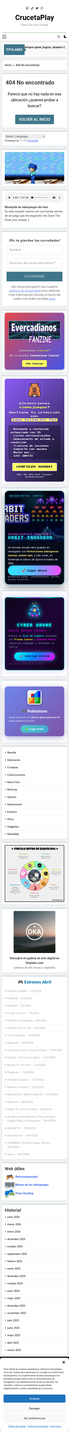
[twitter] (36, 8)
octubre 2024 (15, 1283)
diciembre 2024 (16, 1276)
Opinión (11, 797)
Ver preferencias (34, 1418)
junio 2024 (13, 1291)
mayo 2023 (13, 1335)
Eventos (12, 811)
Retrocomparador (26, 1176)
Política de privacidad (38, 1426)
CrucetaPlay (34, 17)
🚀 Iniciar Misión (35, 656)
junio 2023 (13, 1328)
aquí (52, 298)
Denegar (34, 1408)
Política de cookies (17, 1426)
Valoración (13, 760)
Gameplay (13, 834)
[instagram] (41, 8)
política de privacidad (24, 290)
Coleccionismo (16, 775)
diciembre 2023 (16, 1305)
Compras (12, 767)
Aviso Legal (55, 1426)
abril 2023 (13, 1342)
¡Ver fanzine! (34, 363)
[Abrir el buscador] (58, 36)
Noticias (12, 789)
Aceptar (34, 1398)
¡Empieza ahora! (34, 467)
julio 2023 (13, 1320)
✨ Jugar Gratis (34, 728)
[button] (63, 1362)
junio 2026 (13, 1217)
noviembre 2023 (16, 1313)
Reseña (11, 752)
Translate (32, 140)
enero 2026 (13, 1231)
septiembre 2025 (17, 1254)
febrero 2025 (14, 1261)
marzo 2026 (14, 1224)
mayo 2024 (13, 1298)
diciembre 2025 (16, 1239)
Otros (10, 819)
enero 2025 (13, 1268)
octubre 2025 (15, 1246)
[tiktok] (32, 8)
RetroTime (13, 782)
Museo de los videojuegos (31, 1184)
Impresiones (14, 804)
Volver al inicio (34, 119)
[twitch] (27, 8)
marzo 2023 (14, 1350)
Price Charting (24, 1193)
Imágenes (13, 826)
